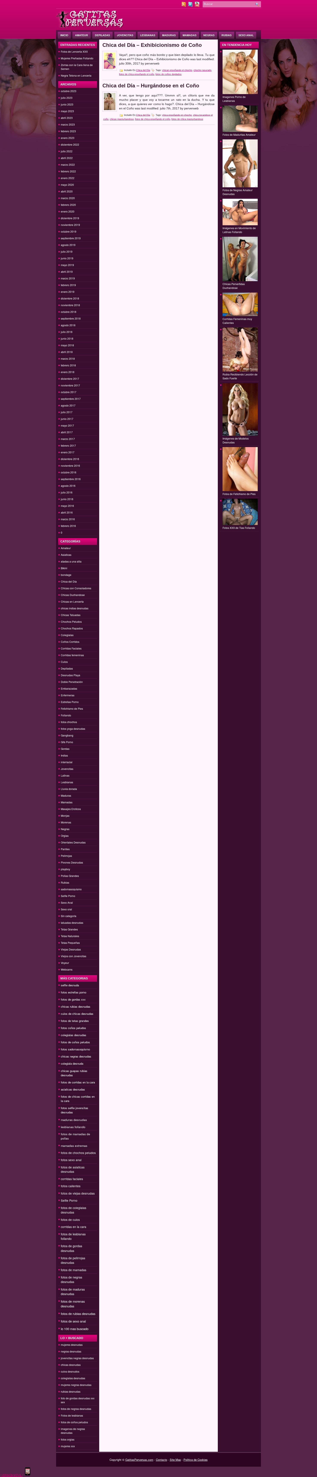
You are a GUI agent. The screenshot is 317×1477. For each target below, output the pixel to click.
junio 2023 (67, 104)
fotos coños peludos (73, 1028)
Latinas (65, 775)
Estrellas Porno (70, 702)
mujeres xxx (68, 1446)
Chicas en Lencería (72, 601)
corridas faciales (72, 1179)
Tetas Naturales (70, 936)
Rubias (226, 35)
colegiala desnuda (72, 1063)
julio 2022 (66, 151)
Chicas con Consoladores (76, 588)
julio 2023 (66, 97)
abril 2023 (67, 118)
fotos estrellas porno (73, 992)
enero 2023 (67, 138)
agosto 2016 (68, 485)
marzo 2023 (68, 124)
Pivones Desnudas (72, 862)
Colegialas (67, 635)
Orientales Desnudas (73, 842)
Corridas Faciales (71, 648)
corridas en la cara (73, 1227)
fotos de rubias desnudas (78, 1313)
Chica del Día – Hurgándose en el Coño (150, 85)
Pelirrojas (66, 856)
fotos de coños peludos (75, 1042)
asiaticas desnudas (73, 1089)
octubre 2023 (68, 91)
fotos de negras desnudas (71, 1279)
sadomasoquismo (71, 889)
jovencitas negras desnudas (77, 1358)
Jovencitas (125, 35)
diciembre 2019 (70, 218)
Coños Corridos (70, 641)
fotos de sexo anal (73, 1321)
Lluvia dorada (69, 789)
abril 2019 (67, 271)
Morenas (66, 822)
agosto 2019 (68, 245)
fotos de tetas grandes (75, 1021)
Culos (64, 662)
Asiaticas (66, 554)
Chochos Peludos (71, 621)
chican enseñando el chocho (177, 70)
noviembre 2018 (70, 305)
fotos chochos (69, 722)
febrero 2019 (68, 285)
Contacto (161, 1460)
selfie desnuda (70, 985)
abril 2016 (67, 512)
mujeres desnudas (72, 1344)
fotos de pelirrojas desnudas (73, 1260)
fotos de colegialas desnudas (73, 1210)
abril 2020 (67, 191)
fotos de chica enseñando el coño (136, 74)
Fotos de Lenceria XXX (74, 51)
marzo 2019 (68, 278)
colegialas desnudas (73, 1035)
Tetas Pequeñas (70, 942)
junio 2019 (67, 258)
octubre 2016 (68, 472)
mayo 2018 (67, 345)
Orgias (65, 835)
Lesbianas (147, 35)
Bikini (64, 568)
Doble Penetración (72, 682)
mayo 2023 (67, 111)
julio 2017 (66, 412)
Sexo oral (66, 909)
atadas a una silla (71, 561)
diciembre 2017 (70, 378)
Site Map (175, 1460)
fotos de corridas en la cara (78, 1082)
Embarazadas (69, 688)
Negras (209, 35)
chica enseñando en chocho (177, 114)
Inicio (64, 35)
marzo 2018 (68, 358)
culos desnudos (70, 1371)
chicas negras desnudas (76, 1056)
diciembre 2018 (70, 298)
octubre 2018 (68, 312)
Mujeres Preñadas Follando (77, 58)
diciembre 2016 (70, 459)
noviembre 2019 (70, 225)
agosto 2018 (68, 325)
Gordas (65, 748)
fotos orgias (67, 1439)
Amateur (81, 35)
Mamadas (189, 35)
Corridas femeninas (72, 655)
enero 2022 (67, 178)
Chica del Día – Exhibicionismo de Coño (152, 45)
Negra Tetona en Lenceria (76, 75)
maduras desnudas (74, 1120)
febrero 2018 (68, 365)
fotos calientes (70, 1186)
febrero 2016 (68, 526)
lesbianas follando (73, 1127)
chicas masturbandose (122, 119)
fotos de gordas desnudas (71, 1248)
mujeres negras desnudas (76, 1385)
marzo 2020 (68, 198)
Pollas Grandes (70, 876)
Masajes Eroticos (71, 809)
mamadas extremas (74, 1145)
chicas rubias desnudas (75, 1006)
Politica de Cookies (196, 1460)
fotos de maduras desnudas (73, 1291)
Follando (66, 715)
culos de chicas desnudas (77, 1014)
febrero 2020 (68, 204)
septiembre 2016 (71, 479)
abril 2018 (67, 352)
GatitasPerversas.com (139, 1460)
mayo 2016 (67, 506)
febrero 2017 (68, 445)
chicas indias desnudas (74, 608)
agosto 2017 (68, 405)
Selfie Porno (68, 896)
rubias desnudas (70, 1391)
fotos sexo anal (71, 1160)
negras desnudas (71, 1351)
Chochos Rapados (72, 628)
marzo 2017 (68, 439)
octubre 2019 (68, 231)
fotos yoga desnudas (73, 728)
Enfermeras (67, 695)
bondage (66, 575)
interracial (66, 762)
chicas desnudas (71, 1365)
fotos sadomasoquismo (75, 1049)
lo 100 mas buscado (74, 1328)
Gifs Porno (67, 742)
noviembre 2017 (70, 385)
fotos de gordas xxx (73, 999)
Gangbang (67, 735)
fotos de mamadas (73, 1270)
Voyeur (65, 963)
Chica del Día (69, 581)
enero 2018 (67, 372)
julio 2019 (66, 251)
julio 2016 (66, 492)
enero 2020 (67, 211)
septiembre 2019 (71, 238)
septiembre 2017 (71, 398)
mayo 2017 (67, 425)
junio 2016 (67, 499)
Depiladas (102, 35)
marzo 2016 (68, 519)
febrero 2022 (68, 171)
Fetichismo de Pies (72, 708)
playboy (65, 869)
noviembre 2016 (70, 465)
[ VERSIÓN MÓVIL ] (11, 1475)
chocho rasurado (202, 70)
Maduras (169, 35)
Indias (64, 755)
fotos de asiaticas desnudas (73, 1169)
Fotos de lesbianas (72, 1415)
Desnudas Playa (70, 675)
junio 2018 (67, 338)
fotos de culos (70, 1219)
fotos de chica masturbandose (187, 119)
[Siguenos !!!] (191, 6)
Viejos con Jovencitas (73, 956)
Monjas (65, 815)
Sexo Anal (246, 35)
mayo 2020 (67, 184)
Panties (65, 849)
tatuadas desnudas (72, 922)
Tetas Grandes (69, 929)
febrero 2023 (68, 131)
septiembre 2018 (71, 318)
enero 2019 (67, 291)
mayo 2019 (67, 265)
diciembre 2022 (70, 144)
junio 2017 (67, 419)
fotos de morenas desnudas (73, 1303)
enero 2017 (67, 452)
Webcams (66, 969)
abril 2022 (67, 158)
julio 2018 (66, 332)
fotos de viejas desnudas (78, 1193)
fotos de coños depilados (168, 74)
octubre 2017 (68, 392)
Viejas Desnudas (71, 949)
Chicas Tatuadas (70, 615)
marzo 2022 (68, 164)
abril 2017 (67, 432)
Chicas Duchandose (73, 595)
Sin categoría (68, 916)
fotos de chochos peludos (78, 1153)
